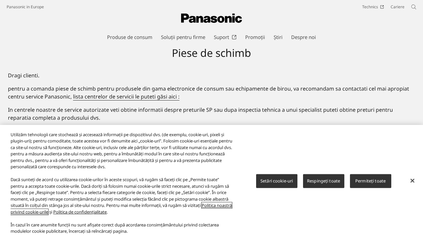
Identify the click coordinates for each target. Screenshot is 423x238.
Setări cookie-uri (276, 181)
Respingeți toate (323, 181)
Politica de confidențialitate (80, 212)
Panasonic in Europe (25, 7)
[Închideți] (412, 180)
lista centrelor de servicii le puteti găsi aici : (126, 96)
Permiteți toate (370, 181)
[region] (211, 181)
